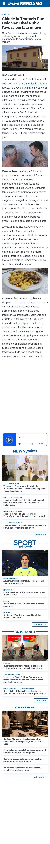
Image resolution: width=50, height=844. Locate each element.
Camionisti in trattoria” (35, 83)
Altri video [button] (41, 700)
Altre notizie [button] (40, 534)
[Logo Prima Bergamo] (25, 4)
